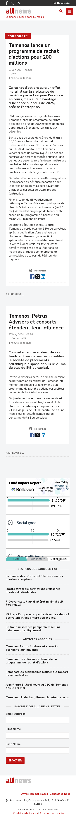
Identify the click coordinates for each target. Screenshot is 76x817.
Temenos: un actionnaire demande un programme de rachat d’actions (31, 661)
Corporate (18, 36)
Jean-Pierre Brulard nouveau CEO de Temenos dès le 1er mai (37, 686)
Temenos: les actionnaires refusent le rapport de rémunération (37, 673)
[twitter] (37, 276)
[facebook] (32, 276)
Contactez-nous (60, 794)
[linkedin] (43, 276)
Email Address (15, 714)
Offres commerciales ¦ (34, 794)
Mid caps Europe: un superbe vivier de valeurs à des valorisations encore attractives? (37, 616)
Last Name (13, 744)
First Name (13, 729)
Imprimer (40, 270)
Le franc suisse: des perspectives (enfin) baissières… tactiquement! (33, 628)
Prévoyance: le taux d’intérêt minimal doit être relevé (34, 603)
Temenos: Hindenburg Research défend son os (37, 697)
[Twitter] (12, 3)
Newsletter (63, 2)
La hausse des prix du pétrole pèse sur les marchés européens (34, 578)
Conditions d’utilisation (25, 813)
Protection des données (51, 813)
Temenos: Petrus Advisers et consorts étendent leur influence (32, 648)
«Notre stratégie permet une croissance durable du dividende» (33, 590)
